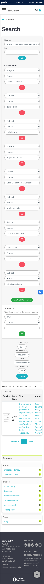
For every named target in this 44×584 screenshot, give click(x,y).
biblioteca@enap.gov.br (11, 567)
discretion (8, 490)
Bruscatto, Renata (12, 469)
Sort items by (22, 350)
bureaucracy (9, 486)
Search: (7, 40)
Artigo (6, 521)
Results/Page (22, 342)
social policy (9, 509)
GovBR (4, 2)
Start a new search (22, 299)
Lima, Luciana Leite (38, 406)
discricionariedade (12, 495)
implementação (11, 500)
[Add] (22, 333)
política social (10, 505)
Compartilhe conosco (32, 558)
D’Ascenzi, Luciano (12, 474)
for (5, 48)
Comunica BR (18, 2)
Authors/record (22, 366)
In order (22, 358)
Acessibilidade (31, 551)
